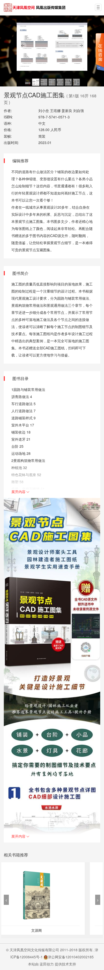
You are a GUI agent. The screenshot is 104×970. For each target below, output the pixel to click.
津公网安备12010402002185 (71, 956)
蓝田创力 (47, 963)
